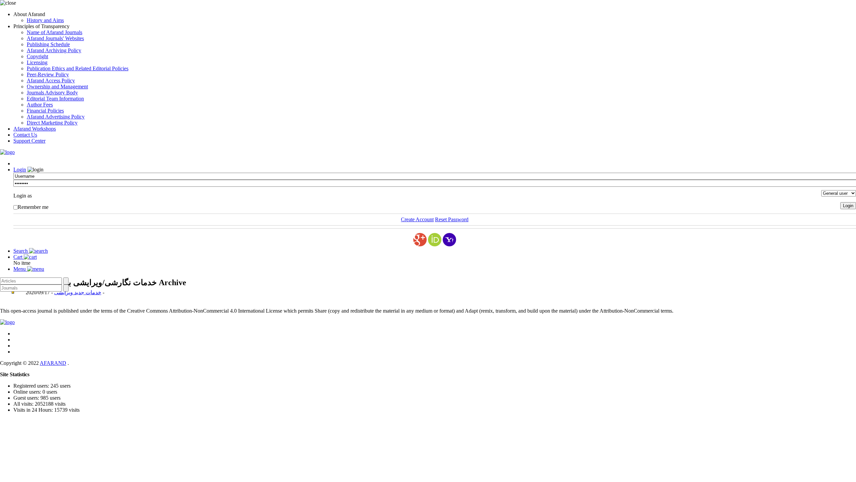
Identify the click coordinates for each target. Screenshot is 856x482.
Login (19, 169)
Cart (18, 257)
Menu (20, 269)
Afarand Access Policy (51, 80)
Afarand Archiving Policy (54, 50)
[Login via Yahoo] (449, 239)
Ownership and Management (57, 86)
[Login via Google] (420, 239)
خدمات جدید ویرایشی (77, 292)
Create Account (417, 219)
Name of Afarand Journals (54, 32)
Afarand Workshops (34, 129)
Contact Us (25, 135)
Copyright (37, 56)
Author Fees (40, 104)
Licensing (37, 62)
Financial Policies (45, 110)
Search (21, 251)
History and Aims (45, 20)
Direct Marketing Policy (52, 123)
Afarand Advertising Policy (56, 116)
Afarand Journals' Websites (55, 38)
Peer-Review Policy (48, 74)
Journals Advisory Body (52, 92)
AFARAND (53, 363)
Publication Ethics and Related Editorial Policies (77, 68)
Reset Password (451, 219)
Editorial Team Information (55, 98)
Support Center (29, 141)
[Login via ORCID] (434, 239)
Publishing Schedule (48, 44)
